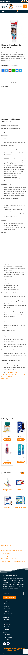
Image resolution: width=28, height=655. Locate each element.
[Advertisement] (14, 103)
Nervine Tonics (4, 434)
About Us (6, 603)
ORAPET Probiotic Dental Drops (15, 372)
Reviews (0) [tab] (14, 82)
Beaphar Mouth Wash (20, 376)
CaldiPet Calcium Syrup (7, 459)
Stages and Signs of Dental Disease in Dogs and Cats (13, 561)
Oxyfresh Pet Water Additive (8, 374)
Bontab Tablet (20, 459)
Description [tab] (14, 79)
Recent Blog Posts (6, 545)
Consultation (7, 639)
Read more (7, 439)
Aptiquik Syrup (20, 436)
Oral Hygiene (10, 65)
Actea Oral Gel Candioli (9, 376)
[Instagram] (24, 1)
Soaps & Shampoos (8, 626)
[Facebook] (22, 1)
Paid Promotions (8, 637)
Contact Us (6, 606)
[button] (3, 11)
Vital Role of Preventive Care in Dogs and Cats (11, 558)
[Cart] (17, 11)
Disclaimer (6, 611)
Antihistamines (18, 434)
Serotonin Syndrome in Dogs (7, 553)
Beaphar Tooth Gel (5, 378)
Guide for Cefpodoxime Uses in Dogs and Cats (11, 550)
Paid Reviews (7, 634)
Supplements (16, 65)
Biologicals (6, 619)
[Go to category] (22, 473)
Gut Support (23, 434)
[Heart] (21, 11)
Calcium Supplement (5, 457)
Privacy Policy (7, 608)
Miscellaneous (7, 624)
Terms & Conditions (8, 613)
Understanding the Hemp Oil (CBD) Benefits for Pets (12, 556)
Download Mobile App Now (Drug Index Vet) (14, 649)
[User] (25, 11)
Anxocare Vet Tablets (7, 436)
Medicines (6, 621)
